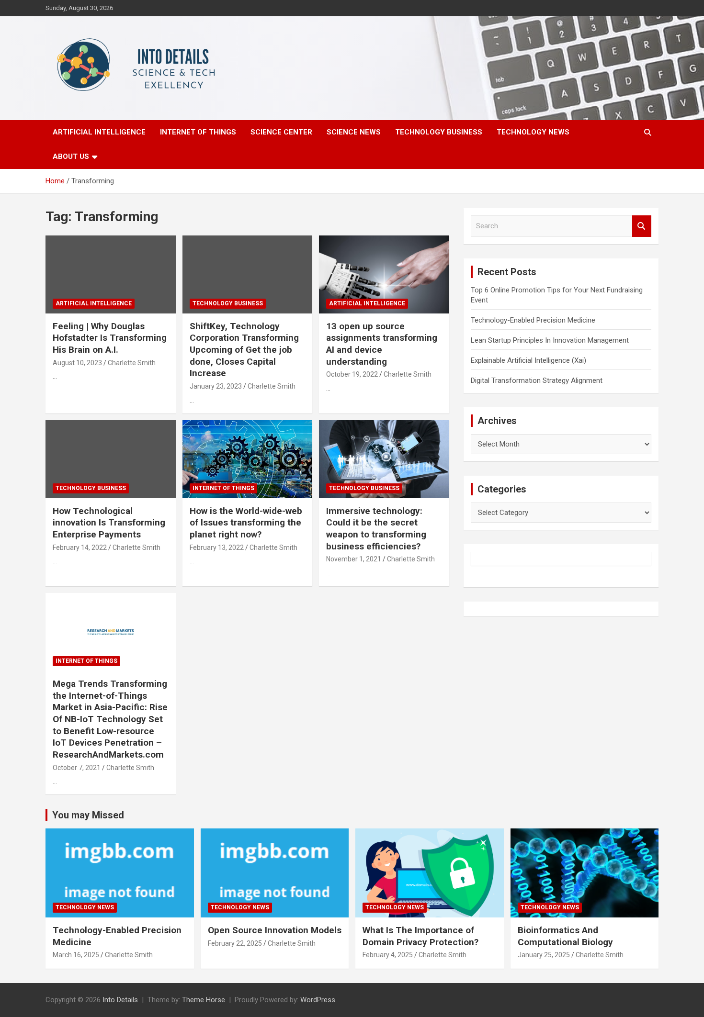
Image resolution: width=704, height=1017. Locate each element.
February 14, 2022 (80, 547)
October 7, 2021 (77, 767)
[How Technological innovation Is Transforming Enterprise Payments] (110, 459)
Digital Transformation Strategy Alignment (536, 380)
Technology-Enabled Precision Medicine (533, 320)
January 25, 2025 (544, 955)
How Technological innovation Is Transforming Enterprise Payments (109, 522)
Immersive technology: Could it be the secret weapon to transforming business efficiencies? (376, 528)
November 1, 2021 (353, 559)
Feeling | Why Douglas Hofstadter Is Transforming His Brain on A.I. (110, 338)
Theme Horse (203, 999)
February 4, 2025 (388, 955)
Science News (354, 132)
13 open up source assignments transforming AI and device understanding (381, 344)
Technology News (533, 132)
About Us (71, 156)
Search (641, 226)
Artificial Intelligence (99, 132)
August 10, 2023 (77, 363)
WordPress (317, 999)
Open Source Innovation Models (274, 930)
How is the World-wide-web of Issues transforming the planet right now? (246, 522)
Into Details (120, 999)
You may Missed (88, 815)
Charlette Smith (132, 363)
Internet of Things (198, 132)
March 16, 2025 (76, 955)
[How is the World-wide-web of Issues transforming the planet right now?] (247, 459)
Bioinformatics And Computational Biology (565, 936)
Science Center (281, 132)
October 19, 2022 (352, 374)
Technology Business (438, 132)
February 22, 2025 (235, 943)
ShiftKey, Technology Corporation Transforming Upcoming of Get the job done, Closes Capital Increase (244, 350)
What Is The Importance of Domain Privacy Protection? (420, 936)
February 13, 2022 (217, 547)
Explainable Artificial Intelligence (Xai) (528, 360)
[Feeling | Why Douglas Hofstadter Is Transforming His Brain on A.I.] (110, 274)
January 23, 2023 (216, 386)
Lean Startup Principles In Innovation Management (550, 340)
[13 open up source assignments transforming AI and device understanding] (384, 274)
